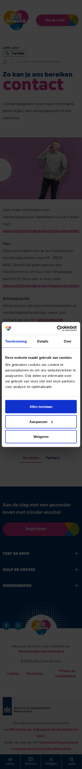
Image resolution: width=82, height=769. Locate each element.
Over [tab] (68, 341)
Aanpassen (38, 421)
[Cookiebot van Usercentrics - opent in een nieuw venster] (58, 329)
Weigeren (41, 437)
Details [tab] (42, 341)
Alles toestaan (41, 407)
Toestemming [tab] (16, 341)
